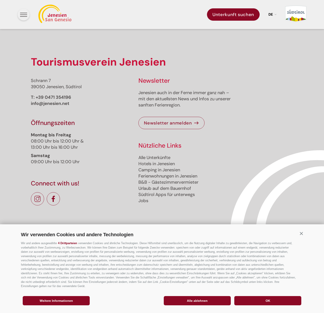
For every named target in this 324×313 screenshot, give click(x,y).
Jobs (143, 200)
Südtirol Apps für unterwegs (166, 194)
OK (268, 300)
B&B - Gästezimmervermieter (168, 182)
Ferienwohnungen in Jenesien (167, 176)
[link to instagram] (37, 198)
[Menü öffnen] (24, 14)
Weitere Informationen (56, 300)
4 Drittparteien (67, 243)
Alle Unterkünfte (154, 157)
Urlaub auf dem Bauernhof (164, 188)
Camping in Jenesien (159, 170)
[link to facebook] (53, 198)
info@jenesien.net (50, 103)
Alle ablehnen (197, 300)
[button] (301, 233)
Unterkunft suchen (233, 14)
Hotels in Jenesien (156, 164)
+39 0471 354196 (53, 97)
